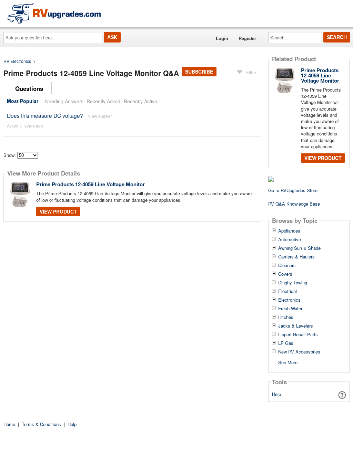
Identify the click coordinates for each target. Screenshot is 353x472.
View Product (58, 211)
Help (276, 394)
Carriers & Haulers (296, 256)
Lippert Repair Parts (298, 334)
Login (222, 38)
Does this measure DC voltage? (45, 115)
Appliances (289, 230)
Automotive (289, 239)
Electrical (287, 291)
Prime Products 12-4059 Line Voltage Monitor (90, 184)
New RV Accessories (299, 351)
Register (247, 38)
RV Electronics (17, 61)
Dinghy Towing (292, 282)
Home (9, 424)
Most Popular (22, 101)
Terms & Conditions (41, 424)
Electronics (289, 300)
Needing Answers (64, 101)
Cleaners (287, 265)
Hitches (285, 317)
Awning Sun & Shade (299, 248)
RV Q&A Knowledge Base (294, 203)
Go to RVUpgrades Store (292, 190)
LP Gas (285, 343)
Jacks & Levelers (295, 325)
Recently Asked (103, 101)
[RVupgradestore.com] (54, 13)
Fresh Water (290, 308)
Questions (29, 88)
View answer (100, 116)
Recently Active (140, 101)
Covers (285, 274)
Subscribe (199, 71)
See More (287, 362)
